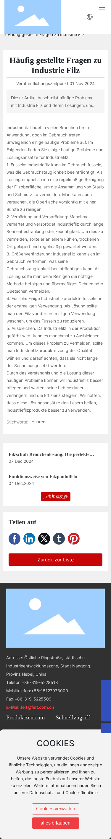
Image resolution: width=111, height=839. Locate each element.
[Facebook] (14, 539)
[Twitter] (44, 539)
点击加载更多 (55, 496)
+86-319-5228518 (40, 682)
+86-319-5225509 (33, 698)
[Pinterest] (74, 539)
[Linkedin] (29, 539)
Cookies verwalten (55, 808)
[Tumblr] (59, 539)
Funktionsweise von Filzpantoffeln (43, 476)
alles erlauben (55, 822)
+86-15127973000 (49, 690)
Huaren (38, 421)
